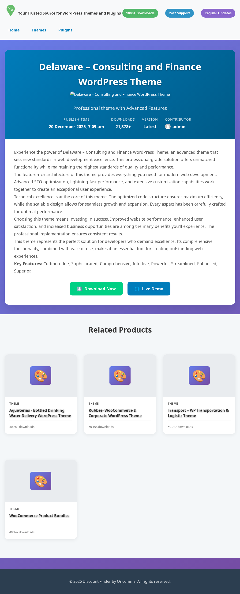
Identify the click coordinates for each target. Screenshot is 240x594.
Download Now (96, 288)
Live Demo (149, 288)
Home (13, 30)
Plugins (65, 30)
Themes (39, 30)
